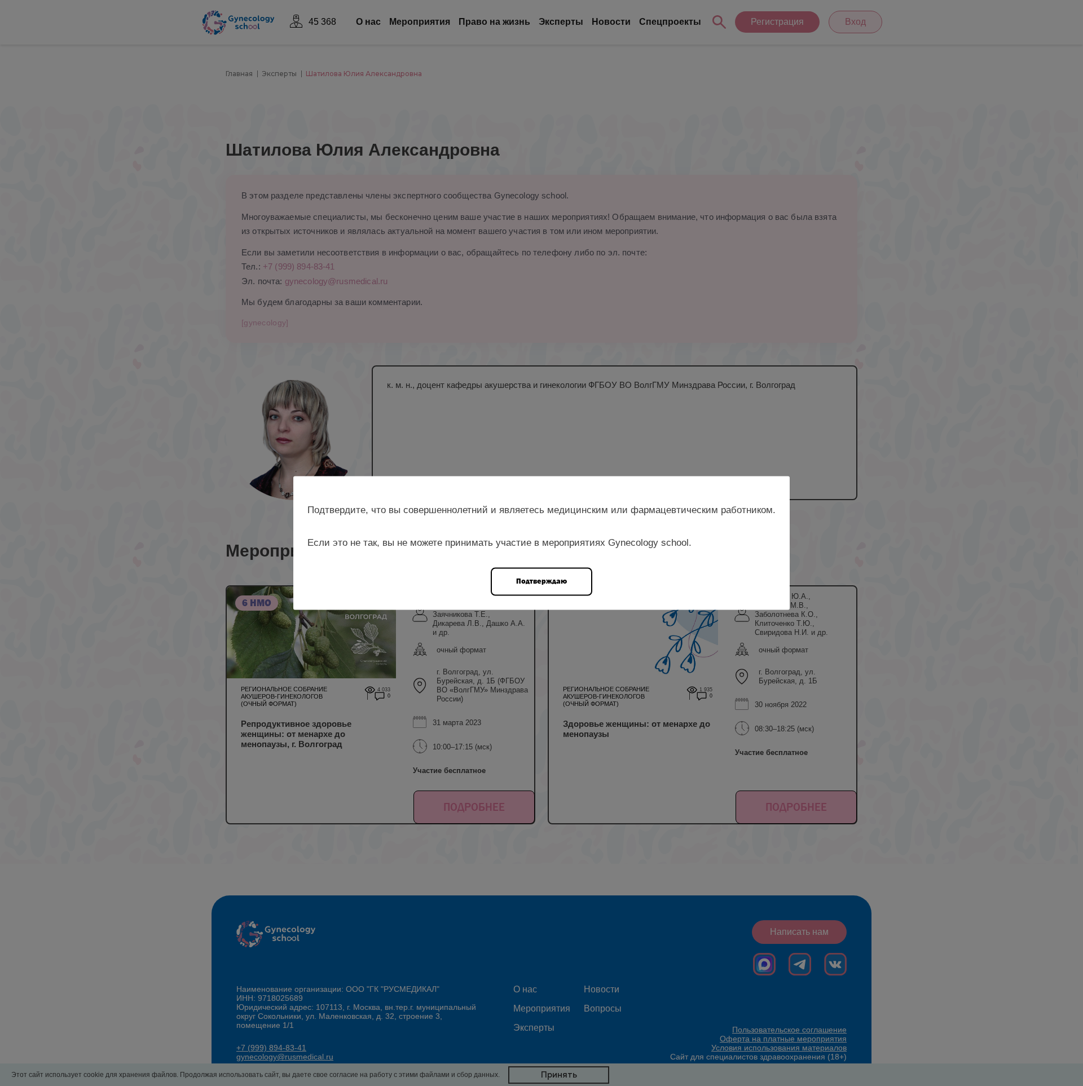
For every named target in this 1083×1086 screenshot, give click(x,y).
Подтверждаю (541, 581)
